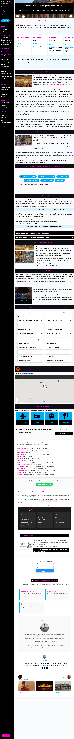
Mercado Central (58, 516)
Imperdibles (23, 516)
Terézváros (40, 524)
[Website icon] (44, 668)
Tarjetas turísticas (5, 44)
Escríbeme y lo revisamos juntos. (28, 596)
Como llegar (4, 29)
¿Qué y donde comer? (6, 40)
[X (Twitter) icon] (47, 668)
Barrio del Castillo (41, 519)
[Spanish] (8, 3)
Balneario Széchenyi (25, 524)
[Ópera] (26, 686)
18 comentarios (57, 694)
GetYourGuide (24, 192)
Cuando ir (3, 31)
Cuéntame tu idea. (51, 596)
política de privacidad (32, 434)
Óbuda (39, 525)
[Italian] (3, 3)
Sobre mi (3, 115)
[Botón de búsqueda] (12, 15)
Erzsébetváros (41, 520)
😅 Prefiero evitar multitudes (47, 180)
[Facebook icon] (42, 668)
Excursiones (4, 51)
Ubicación (41, 148)
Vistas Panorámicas (25, 519)
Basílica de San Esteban (6, 75)
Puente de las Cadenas (6, 71)
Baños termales (58, 517)
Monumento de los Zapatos (26, 522)
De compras (57, 520)
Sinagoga (57, 524)
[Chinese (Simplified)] (5, 2)
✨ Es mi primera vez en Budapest (31, 180)
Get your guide (25, 496)
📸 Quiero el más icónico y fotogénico (28, 176)
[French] (12, 2)
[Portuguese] (5, 3)
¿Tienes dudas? (6, 735)
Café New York (24, 525)
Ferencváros (40, 522)
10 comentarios (21, 694)
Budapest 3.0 (5, 20)
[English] (10, 2)
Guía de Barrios (41, 516)
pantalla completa (29, 373)
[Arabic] (2, 2)
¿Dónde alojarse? (5, 39)
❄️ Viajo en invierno (60, 180)
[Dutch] (8, 2)
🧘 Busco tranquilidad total (62, 176)
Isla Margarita (58, 525)
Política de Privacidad (6, 122)
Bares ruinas (4, 105)
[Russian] (6, 3)
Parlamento (23, 520)
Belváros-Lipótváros (42, 517)
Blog (2, 113)
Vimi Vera (3, 117)
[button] (23, 81)
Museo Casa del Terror (6, 76)
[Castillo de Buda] (63, 686)
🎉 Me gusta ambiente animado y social (46, 176)
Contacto (3, 119)
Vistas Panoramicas (5, 59)
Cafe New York (4, 78)
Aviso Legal (4, 120)
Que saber (3, 28)
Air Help (35, 496)
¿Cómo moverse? (5, 37)
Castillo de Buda (58, 692)
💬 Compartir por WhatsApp (44, 484)
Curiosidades (4, 33)
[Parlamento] (44, 686)
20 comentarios (39, 694)
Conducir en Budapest (6, 42)
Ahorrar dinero (4, 46)
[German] (2, 3)
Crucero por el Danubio (59, 522)
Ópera (22, 517)
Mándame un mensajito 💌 (26, 608)
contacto (45, 639)
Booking (30, 496)
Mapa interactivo (5, 50)
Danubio (3, 109)
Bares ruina (57, 519)
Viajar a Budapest (6, 6)
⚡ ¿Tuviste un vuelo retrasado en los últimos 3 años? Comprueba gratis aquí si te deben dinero (50, 550)
